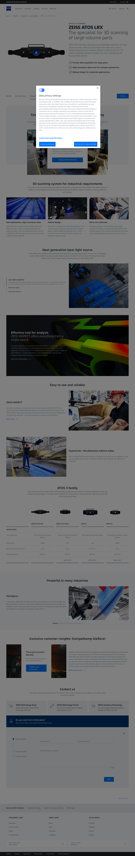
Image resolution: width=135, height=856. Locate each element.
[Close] (97, 88)
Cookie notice (44, 138)
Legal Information (55, 138)
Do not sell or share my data (85, 144)
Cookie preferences (47, 144)
